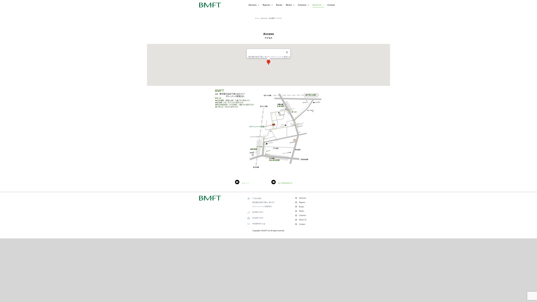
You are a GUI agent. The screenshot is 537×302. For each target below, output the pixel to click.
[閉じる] (287, 52)
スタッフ (245, 183)
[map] (268, 90)
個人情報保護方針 (285, 183)
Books (301, 207)
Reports (302, 202)
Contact (302, 224)
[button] (268, 62)
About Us (303, 220)
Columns (302, 215)
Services (302, 198)
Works (301, 211)
